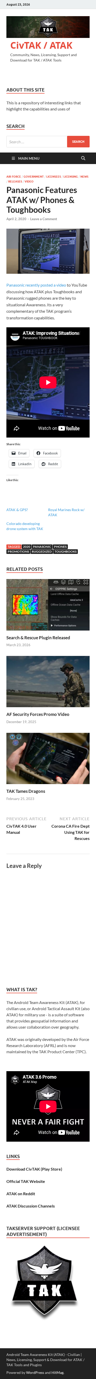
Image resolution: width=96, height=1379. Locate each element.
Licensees (53, 176)
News (84, 176)
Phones (60, 547)
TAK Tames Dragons (25, 791)
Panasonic (42, 547)
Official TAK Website (25, 1181)
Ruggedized (42, 551)
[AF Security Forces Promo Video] (48, 683)
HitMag (57, 1372)
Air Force (13, 176)
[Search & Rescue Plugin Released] (48, 606)
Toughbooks (66, 551)
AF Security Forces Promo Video (37, 714)
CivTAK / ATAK (41, 45)
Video (29, 181)
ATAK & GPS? (17, 510)
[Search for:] (48, 141)
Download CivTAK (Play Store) (34, 1169)
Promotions (18, 551)
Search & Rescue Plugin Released (38, 637)
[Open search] (83, 158)
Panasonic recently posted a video (36, 284)
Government (34, 176)
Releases (15, 181)
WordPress (35, 1372)
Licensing (70, 176)
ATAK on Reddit (20, 1193)
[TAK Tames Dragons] (48, 759)
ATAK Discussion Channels (30, 1205)
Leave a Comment (43, 219)
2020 (26, 547)
